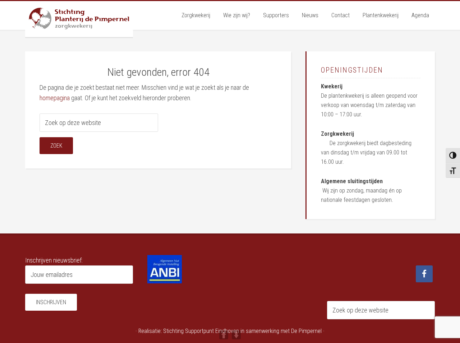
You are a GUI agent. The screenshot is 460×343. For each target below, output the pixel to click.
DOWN (236, 334)
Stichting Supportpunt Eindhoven (201, 331)
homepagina (55, 98)
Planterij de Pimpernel (79, 19)
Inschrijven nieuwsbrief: (54, 260)
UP (223, 334)
